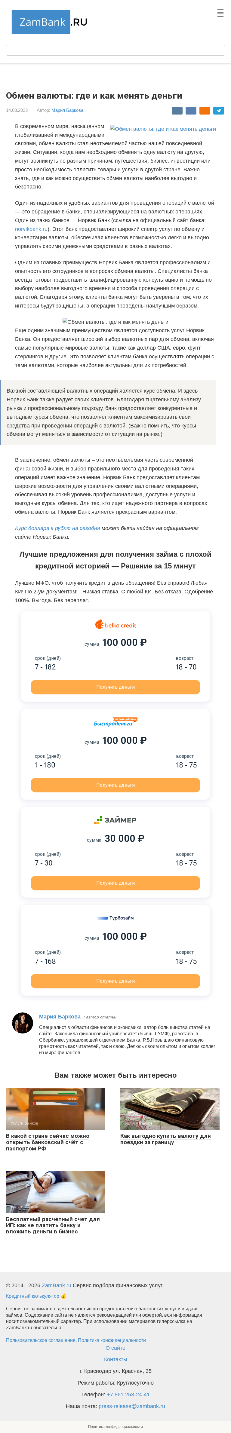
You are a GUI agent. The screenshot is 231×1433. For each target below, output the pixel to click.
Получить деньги (115, 687)
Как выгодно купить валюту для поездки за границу (165, 1139)
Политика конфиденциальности (115, 1427)
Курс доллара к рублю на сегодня (57, 528)
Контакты (115, 1359)
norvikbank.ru (31, 229)
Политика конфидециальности (112, 1340)
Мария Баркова (67, 110)
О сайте (115, 1348)
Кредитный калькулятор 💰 (36, 1296)
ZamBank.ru (56, 1285)
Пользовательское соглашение (40, 1340)
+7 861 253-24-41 (128, 1395)
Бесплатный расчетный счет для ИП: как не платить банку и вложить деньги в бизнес (53, 1225)
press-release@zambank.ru (132, 1406)
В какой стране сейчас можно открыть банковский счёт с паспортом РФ (47, 1142)
